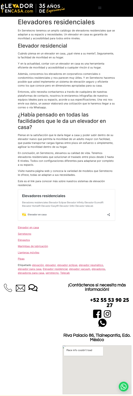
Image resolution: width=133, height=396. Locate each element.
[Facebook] (97, 313)
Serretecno (24, 233)
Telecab (65, 272)
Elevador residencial (55, 269)
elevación (38, 265)
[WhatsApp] (102, 322)
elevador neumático (91, 265)
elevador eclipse (67, 265)
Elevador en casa (28, 227)
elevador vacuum (79, 269)
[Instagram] (107, 313)
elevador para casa (29, 269)
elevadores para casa (31, 272)
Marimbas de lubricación (33, 246)
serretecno (52, 272)
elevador (50, 265)
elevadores (98, 269)
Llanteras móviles (28, 252)
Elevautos (24, 240)
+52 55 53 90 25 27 (109, 302)
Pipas (21, 258)
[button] (100, 7)
